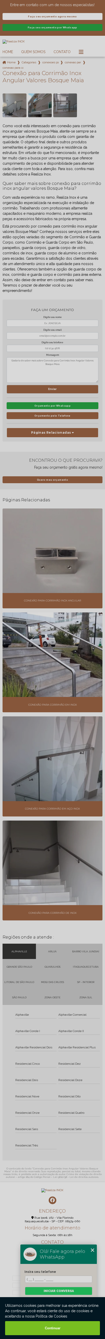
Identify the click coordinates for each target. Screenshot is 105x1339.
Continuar (52, 1328)
